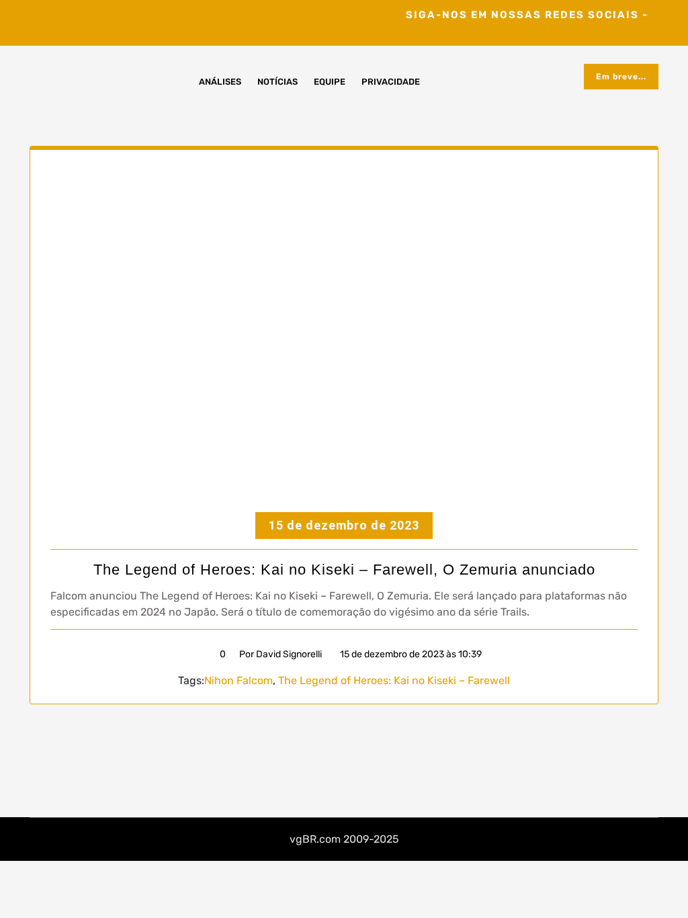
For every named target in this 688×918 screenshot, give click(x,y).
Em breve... (621, 76)
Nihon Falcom (238, 680)
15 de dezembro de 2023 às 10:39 (410, 654)
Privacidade (390, 82)
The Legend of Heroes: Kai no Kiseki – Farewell (394, 680)
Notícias (277, 82)
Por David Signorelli (280, 654)
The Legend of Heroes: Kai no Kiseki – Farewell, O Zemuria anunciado (344, 569)
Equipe (329, 82)
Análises (220, 82)
